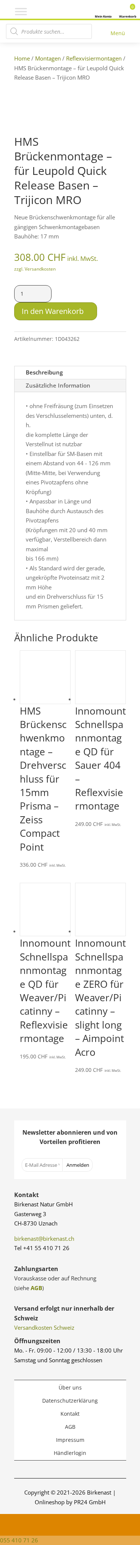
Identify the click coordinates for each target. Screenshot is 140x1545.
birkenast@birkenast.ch (44, 1238)
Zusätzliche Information (58, 385)
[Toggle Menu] (21, 12)
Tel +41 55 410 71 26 (41, 1248)
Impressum (70, 1439)
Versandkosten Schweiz (44, 1327)
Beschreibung (44, 372)
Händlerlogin (70, 1452)
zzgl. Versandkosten (35, 269)
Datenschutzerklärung (70, 1400)
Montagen (48, 58)
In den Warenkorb (53, 311)
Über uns (70, 1387)
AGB (36, 1288)
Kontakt (70, 1413)
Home (22, 58)
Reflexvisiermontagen (94, 58)
